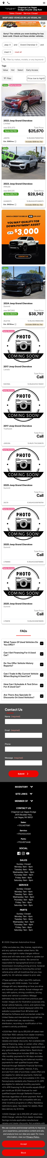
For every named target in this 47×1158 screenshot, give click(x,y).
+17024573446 (23, 842)
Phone (7, 744)
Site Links (21, 794)
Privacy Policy (33, 1137)
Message (14, 758)
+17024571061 (23, 825)
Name (12, 716)
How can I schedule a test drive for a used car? (21, 685)
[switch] (44, 3)
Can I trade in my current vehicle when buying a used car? (21, 675)
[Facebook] (19, 853)
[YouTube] (28, 853)
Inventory (21, 787)
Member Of (21, 801)
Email (12, 730)
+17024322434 (24, 834)
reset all (18, 52)
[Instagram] (23, 853)
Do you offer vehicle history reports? (18, 664)
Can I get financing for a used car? (20, 653)
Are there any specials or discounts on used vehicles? (19, 696)
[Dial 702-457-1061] (8, 3)
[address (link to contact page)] (3, 3)
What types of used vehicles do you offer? (21, 643)
